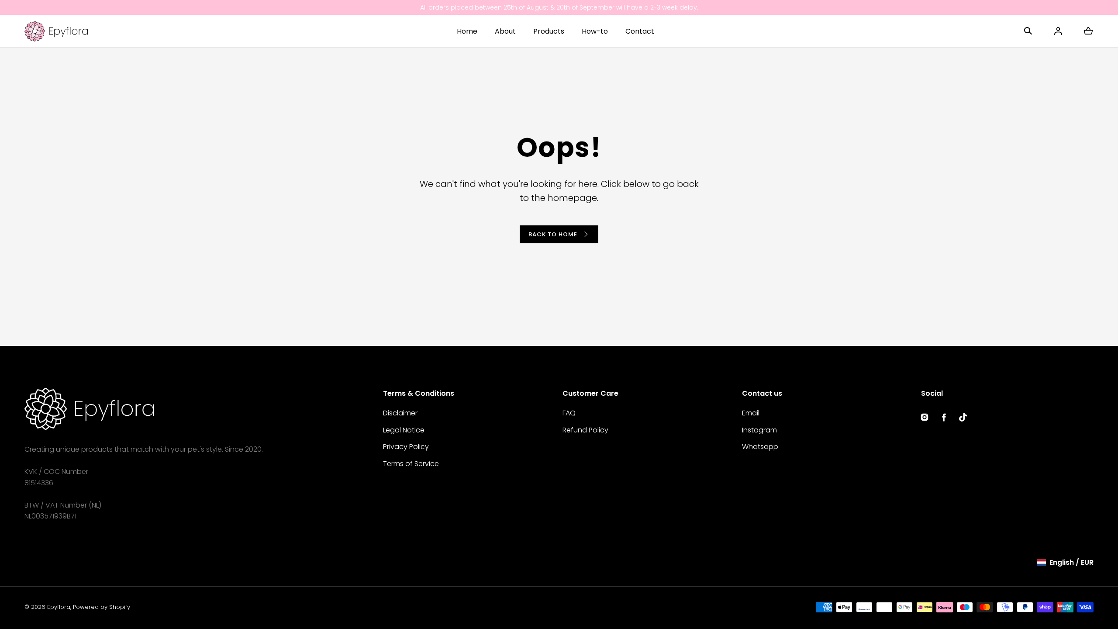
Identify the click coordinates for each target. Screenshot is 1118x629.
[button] (1028, 31)
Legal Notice (403, 430)
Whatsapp (760, 447)
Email (750, 413)
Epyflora (58, 607)
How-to (595, 31)
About (505, 31)
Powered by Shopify (101, 607)
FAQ (569, 413)
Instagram (759, 430)
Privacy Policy (406, 447)
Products (548, 31)
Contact (639, 31)
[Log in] (1058, 31)
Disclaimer (400, 413)
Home (467, 31)
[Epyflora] (56, 31)
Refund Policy (585, 430)
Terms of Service (411, 464)
